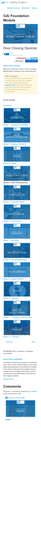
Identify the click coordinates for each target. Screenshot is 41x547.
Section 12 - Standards (11, 337)
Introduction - (7, 105)
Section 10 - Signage (10, 298)
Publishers (26, 8)
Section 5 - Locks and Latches (13, 202)
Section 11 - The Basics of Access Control (17, 317)
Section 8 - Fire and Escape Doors (15, 259)
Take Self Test (32, 61)
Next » (34, 342)
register (34, 391)
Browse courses (13, 8)
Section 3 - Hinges (9, 163)
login (27, 391)
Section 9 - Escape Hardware (13, 279)
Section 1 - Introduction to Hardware (15, 125)
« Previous (8, 342)
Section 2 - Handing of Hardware (14, 144)
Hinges (8, 419)
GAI (11, 53)
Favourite (20, 61)
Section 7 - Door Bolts (10, 240)
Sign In (35, 8)
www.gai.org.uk (10, 85)
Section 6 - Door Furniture (12, 221)
